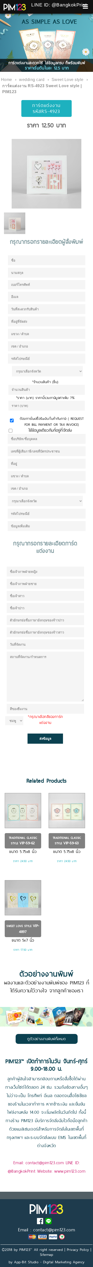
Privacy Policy (78, 1249)
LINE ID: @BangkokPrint (59, 4)
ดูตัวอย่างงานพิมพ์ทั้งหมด (46, 1039)
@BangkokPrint (21, 1171)
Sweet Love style (68, 80)
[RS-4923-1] (46, 174)
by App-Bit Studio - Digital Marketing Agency (47, 1262)
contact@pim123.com (45, 1162)
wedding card (31, 80)
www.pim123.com (69, 1171)
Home (6, 80)
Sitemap (46, 1254)
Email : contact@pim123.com (46, 1230)
